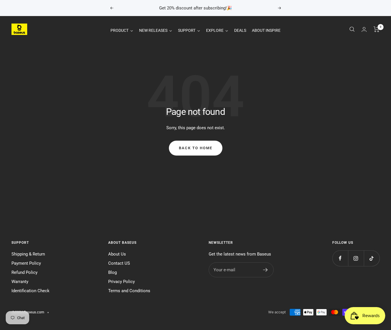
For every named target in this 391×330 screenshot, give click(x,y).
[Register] (265, 270)
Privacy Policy (121, 281)
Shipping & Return (28, 254)
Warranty (19, 281)
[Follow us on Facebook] (340, 258)
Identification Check (30, 290)
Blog (112, 272)
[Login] (364, 29)
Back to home (195, 148)
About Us (117, 254)
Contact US (119, 263)
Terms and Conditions (129, 290)
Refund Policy (24, 272)
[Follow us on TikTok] (372, 258)
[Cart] (377, 29)
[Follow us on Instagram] (356, 258)
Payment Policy (26, 263)
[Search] (352, 29)
